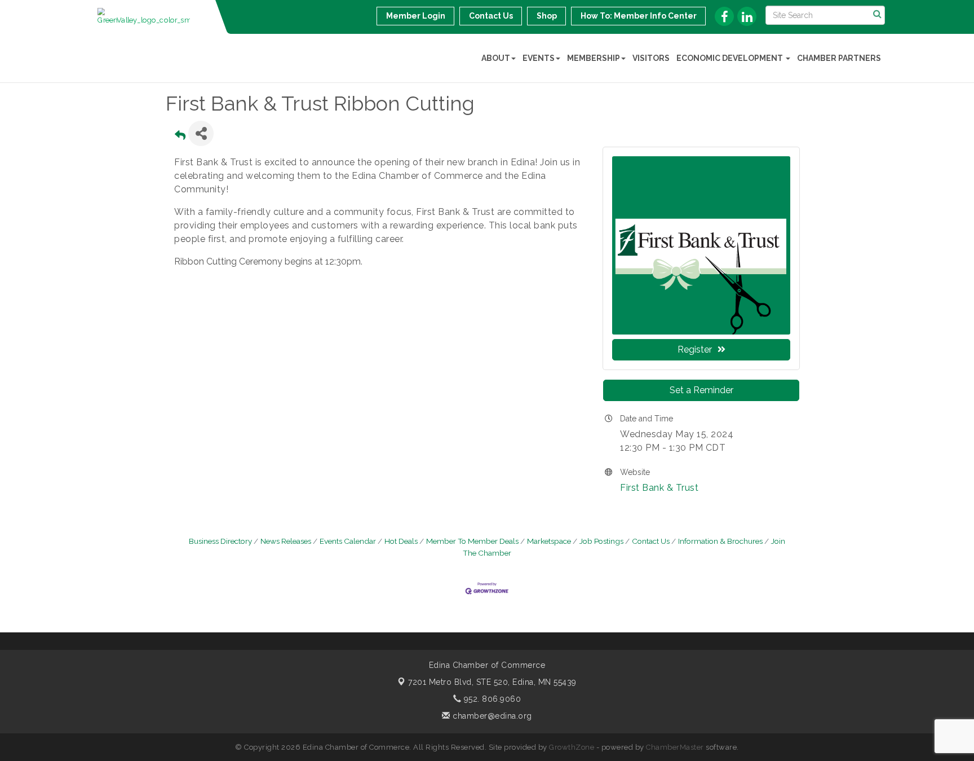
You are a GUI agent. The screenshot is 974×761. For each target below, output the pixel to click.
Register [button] (695, 349)
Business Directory (220, 541)
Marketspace (549, 541)
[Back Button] (180, 136)
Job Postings (601, 541)
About (495, 58)
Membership (593, 58)
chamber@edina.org (491, 715)
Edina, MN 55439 (492, 682)
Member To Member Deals (472, 541)
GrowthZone (571, 747)
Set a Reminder (701, 390)
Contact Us (651, 541)
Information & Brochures (720, 541)
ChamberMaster (675, 747)
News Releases (285, 541)
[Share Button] (201, 133)
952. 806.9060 (491, 698)
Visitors (651, 58)
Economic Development (730, 58)
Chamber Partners (839, 58)
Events (539, 58)
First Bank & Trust (659, 487)
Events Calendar (348, 541)
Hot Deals (401, 541)
